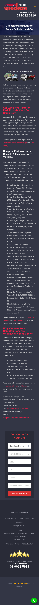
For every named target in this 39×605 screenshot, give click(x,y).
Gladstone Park (9, 143)
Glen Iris (31, 317)
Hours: (19, 530)
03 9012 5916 (26, 15)
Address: (19, 523)
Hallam (24, 386)
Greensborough (21, 143)
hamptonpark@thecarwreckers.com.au (17, 418)
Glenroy (15, 386)
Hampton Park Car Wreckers (17, 409)
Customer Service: (13, 544)
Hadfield (8, 386)
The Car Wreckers (19, 513)
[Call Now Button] (34, 600)
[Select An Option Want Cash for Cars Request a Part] (19, 446)
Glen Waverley (19, 320)
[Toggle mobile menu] (35, 7)
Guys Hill (6, 320)
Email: (7, 518)
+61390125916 (27, 544)
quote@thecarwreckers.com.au (22, 518)
